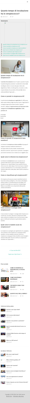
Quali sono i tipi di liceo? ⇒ (15, 254)
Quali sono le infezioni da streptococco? (12, 49)
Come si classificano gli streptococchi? (12, 51)
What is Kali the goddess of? (13, 359)
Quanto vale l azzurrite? (12, 365)
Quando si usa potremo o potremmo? (15, 320)
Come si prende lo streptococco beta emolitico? (14, 48)
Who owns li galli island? (12, 354)
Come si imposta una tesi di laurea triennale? (17, 382)
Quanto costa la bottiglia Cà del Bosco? (16, 371)
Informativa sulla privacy (18, 396)
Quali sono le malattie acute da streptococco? (14, 55)
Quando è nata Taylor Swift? (13, 309)
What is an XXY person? (12, 340)
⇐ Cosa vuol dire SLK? (15, 250)
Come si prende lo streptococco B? (11, 46)
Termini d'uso (9, 396)
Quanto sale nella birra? (18, 293)
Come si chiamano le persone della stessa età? (17, 269)
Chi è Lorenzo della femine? (13, 315)
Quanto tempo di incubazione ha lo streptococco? (15, 44)
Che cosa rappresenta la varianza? (14, 376)
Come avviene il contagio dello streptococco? (14, 53)
